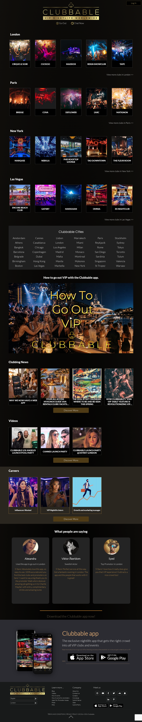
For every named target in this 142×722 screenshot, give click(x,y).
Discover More (71, 410)
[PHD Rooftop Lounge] (71, 146)
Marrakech (80, 238)
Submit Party (77, 705)
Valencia (120, 261)
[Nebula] (45, 146)
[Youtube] (103, 693)
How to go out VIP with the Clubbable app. (71, 277)
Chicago (39, 247)
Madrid (60, 251)
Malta (59, 256)
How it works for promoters (60, 698)
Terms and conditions (56, 714)
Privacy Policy (72, 714)
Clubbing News (18, 362)
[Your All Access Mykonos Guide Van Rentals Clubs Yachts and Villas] (55, 383)
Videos (13, 421)
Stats (74, 702)
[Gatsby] (45, 195)
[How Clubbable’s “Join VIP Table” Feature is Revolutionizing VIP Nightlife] (119, 383)
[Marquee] (20, 146)
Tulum (120, 256)
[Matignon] (122, 98)
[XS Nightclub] (122, 195)
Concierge (76, 698)
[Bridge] (20, 98)
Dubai (39, 256)
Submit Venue (77, 700)
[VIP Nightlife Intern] (55, 492)
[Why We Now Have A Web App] (23, 383)
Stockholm (120, 238)
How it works (56, 696)
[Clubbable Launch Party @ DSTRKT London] (87, 437)
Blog (53, 691)
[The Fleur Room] (122, 146)
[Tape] (122, 50)
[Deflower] (71, 98)
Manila (59, 261)
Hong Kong (39, 261)
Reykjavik (100, 242)
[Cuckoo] (45, 50)
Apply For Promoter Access (60, 700)
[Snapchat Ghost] (125, 693)
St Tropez (100, 265)
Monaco (79, 251)
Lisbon (59, 238)
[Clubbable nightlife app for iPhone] (82, 661)
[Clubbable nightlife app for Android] (113, 661)
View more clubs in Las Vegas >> (119, 219)
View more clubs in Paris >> (121, 123)
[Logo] (71, 11)
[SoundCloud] (119, 693)
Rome (100, 247)
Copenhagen (39, 251)
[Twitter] (114, 693)
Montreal (80, 256)
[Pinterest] (114, 699)
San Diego (100, 251)
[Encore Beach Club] (20, 195)
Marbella (59, 265)
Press (53, 702)
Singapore (100, 261)
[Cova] (45, 98)
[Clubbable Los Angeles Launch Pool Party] (23, 437)
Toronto (120, 251)
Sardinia (100, 256)
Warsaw (120, 265)
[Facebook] (108, 693)
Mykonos (80, 261)
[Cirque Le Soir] (20, 50)
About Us (75, 691)
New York (16, 131)
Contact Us (76, 693)
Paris (13, 82)
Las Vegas (16, 179)
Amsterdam (19, 238)
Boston (19, 265)
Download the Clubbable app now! (71, 616)
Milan (80, 247)
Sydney (120, 242)
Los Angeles (59, 247)
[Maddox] (71, 50)
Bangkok (18, 247)
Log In (133, 3)
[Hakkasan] (71, 195)
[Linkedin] (108, 699)
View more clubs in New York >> (119, 171)
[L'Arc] (96, 98)
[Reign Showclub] (96, 50)
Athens (19, 242)
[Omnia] (96, 195)
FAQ (53, 705)
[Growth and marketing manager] (87, 492)
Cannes (39, 238)
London (15, 34)
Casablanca (39, 242)
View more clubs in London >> (120, 74)
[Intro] (71, 718)
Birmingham (18, 261)
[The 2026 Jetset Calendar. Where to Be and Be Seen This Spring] (87, 383)
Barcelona (18, 251)
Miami (80, 242)
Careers (14, 470)
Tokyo (120, 247)
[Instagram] (97, 693)
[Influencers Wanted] (23, 492)
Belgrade (19, 256)
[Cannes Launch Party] (55, 437)
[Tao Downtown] (96, 146)
